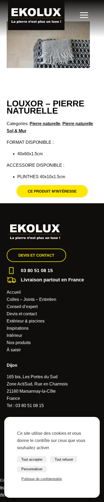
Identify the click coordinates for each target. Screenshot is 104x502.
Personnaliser (31, 469)
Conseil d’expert (22, 306)
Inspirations (18, 328)
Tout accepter (31, 459)
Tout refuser (64, 459)
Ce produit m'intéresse (52, 191)
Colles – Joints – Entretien (31, 299)
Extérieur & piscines (26, 321)
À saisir (14, 350)
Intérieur (14, 335)
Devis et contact (36, 255)
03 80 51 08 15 (37, 270)
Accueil (14, 292)
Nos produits (19, 342)
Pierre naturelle (45, 123)
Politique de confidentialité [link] (41, 479)
